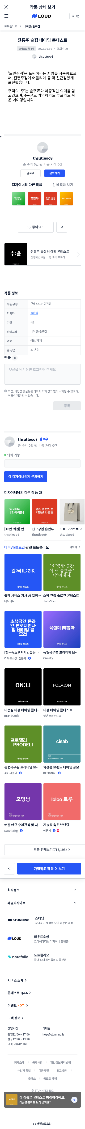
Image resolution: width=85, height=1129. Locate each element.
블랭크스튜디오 (52, 715)
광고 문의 (62, 1070)
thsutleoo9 (42, 158)
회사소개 (19, 1062)
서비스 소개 (16, 980)
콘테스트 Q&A (18, 992)
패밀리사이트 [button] (16, 902)
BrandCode (11, 715)
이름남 (47, 830)
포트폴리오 (10, 26)
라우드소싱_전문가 (15, 658)
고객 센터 (14, 1017)
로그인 (76, 16)
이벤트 (16, 1005)
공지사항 (37, 1062)
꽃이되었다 (10, 773)
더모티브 (9, 601)
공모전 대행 (50, 1078)
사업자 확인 (24, 1070)
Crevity (48, 658)
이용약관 (43, 1070)
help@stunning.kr (53, 1034)
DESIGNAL (49, 773)
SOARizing (11, 830)
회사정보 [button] (13, 889)
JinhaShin (49, 601)
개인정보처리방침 (60, 1062)
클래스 (32, 1078)
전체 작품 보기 (62, 184)
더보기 (73, 547)
